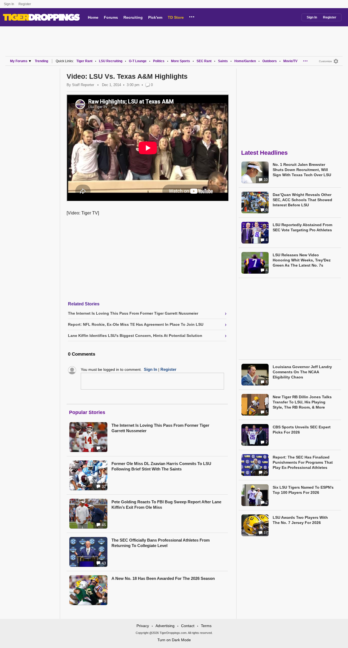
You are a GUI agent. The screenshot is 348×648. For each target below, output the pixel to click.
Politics (158, 61)
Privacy (142, 626)
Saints (223, 61)
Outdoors (269, 61)
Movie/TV (290, 61)
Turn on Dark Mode (174, 640)
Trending (41, 61)
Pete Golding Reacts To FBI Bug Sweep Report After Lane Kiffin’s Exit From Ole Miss (166, 505)
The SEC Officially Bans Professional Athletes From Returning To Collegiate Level (160, 543)
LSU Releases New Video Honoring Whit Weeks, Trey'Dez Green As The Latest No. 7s (302, 260)
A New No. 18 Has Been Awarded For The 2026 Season (163, 578)
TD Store (176, 17)
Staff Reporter (83, 85)
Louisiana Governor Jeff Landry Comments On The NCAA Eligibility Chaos (302, 372)
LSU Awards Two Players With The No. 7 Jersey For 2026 (300, 520)
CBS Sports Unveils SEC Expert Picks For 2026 (302, 429)
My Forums (18, 61)
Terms (206, 626)
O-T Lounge (138, 61)
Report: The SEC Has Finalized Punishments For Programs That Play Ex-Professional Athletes (303, 462)
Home (93, 17)
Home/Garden (245, 61)
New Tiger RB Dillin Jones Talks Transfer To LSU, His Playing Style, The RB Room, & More (302, 402)
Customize (325, 61)
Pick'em (155, 17)
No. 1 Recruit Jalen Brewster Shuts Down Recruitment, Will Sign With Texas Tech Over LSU (302, 169)
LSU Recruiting (110, 61)
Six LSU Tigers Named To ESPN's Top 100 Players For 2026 (303, 490)
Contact (187, 626)
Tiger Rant (84, 61)
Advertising (165, 626)
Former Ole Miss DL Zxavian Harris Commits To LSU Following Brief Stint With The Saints (161, 466)
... (192, 16)
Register (25, 4)
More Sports (180, 61)
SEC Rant (204, 61)
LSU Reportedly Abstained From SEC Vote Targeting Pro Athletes (302, 227)
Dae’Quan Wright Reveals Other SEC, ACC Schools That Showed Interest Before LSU (302, 199)
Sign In (9, 4)
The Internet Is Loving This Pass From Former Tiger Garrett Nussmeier (160, 428)
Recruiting (133, 17)
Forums (111, 17)
